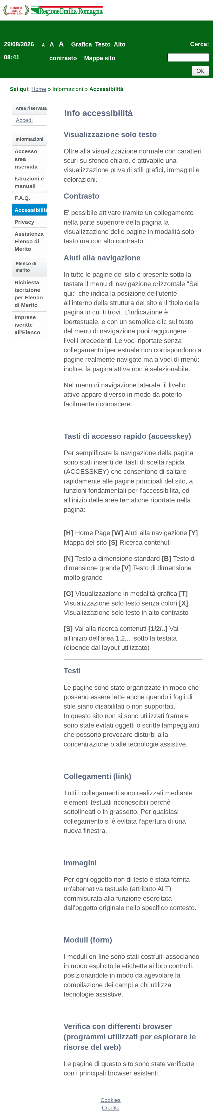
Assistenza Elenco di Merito (29, 241)
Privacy (24, 222)
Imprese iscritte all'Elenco (27, 324)
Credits (110, 1108)
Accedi (24, 120)
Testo (103, 44)
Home (38, 89)
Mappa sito (99, 58)
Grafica (81, 44)
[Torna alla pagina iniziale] (53, 10)
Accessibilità (32, 210)
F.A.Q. (22, 198)
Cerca (198, 44)
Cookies (111, 1100)
